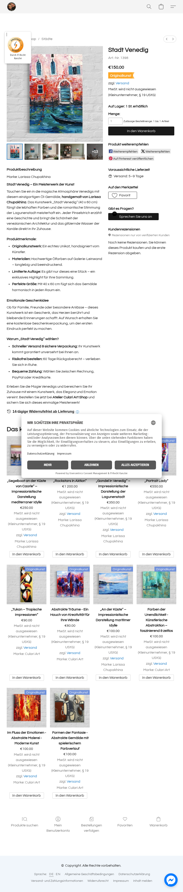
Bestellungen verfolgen (91, 828)
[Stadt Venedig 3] (72, 152)
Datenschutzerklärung (134, 874)
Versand (122, 83)
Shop (32, 39)
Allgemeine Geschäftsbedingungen (89, 874)
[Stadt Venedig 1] (33, 152)
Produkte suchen (24, 825)
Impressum (121, 880)
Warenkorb (159, 825)
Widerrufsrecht (98, 880)
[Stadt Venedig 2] (50, 152)
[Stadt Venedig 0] (15, 152)
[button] (11, 6)
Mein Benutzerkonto (58, 828)
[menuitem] (167, 39)
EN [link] (58, 874)
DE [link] (51, 874)
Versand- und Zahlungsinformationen (57, 880)
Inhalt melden (142, 880)
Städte (47, 39)
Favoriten (125, 825)
